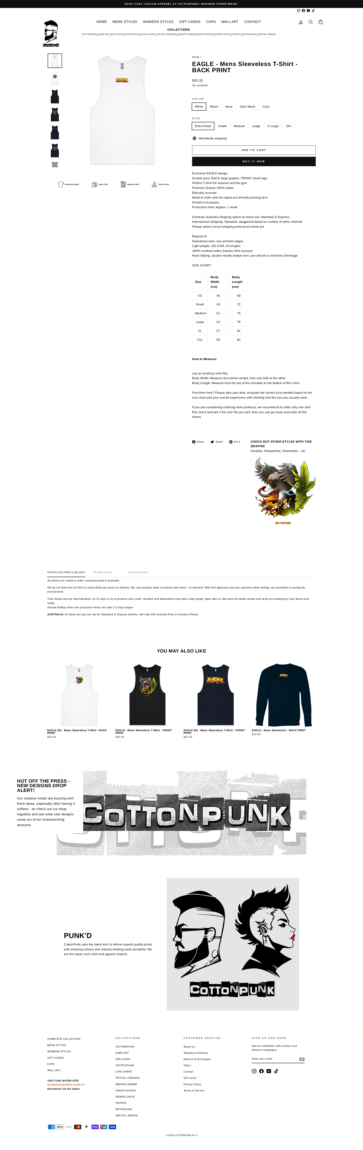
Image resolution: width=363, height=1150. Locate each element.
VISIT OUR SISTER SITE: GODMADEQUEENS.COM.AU (66, 1084)
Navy (229, 106)
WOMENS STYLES (158, 22)
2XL (289, 126)
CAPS (211, 22)
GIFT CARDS (190, 22)
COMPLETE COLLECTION (64, 1038)
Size (196, 118)
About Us (189, 1046)
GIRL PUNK (117, 34)
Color (198, 98)
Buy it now (254, 161)
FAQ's (187, 1065)
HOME (101, 22)
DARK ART (104, 34)
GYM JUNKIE (148, 34)
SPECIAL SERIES (267, 34)
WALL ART (229, 22)
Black (214, 106)
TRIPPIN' (236, 34)
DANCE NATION (205, 34)
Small (222, 126)
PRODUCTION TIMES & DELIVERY (66, 572)
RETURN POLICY (103, 572)
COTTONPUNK (89, 34)
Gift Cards (190, 1077)
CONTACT (252, 22)
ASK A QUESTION (138, 572)
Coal (266, 106)
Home (195, 57)
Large (256, 126)
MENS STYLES (124, 22)
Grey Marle (247, 106)
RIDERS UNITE (222, 34)
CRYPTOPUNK (132, 34)
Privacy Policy (192, 1084)
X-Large (273, 126)
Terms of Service (194, 1090)
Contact (188, 1071)
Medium (239, 126)
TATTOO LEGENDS (166, 34)
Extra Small (203, 126)
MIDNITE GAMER (186, 34)
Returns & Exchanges (197, 1059)
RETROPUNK (250, 34)
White (199, 106)
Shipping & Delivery (196, 1052)
